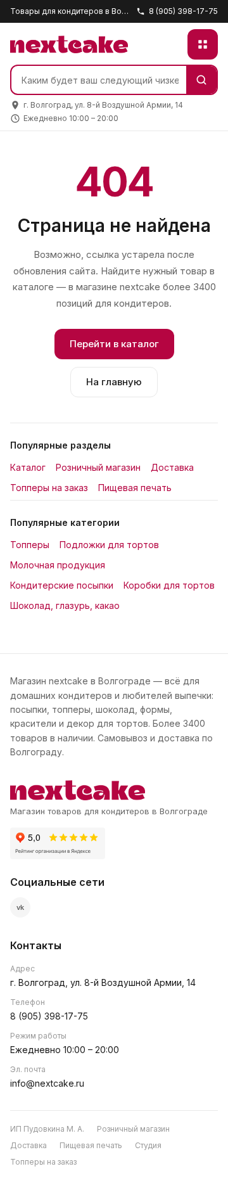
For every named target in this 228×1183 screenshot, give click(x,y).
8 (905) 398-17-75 (183, 11)
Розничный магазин (98, 467)
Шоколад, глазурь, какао (65, 605)
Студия (148, 1145)
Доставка (172, 467)
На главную (114, 382)
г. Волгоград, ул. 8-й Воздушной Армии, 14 (103, 982)
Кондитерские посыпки (61, 585)
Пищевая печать (135, 487)
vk (20, 907)
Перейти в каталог (114, 344)
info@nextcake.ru (47, 1083)
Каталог (28, 467)
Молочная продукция (57, 565)
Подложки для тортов (109, 544)
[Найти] (201, 80)
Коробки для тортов (169, 585)
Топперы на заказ (49, 487)
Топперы (29, 544)
